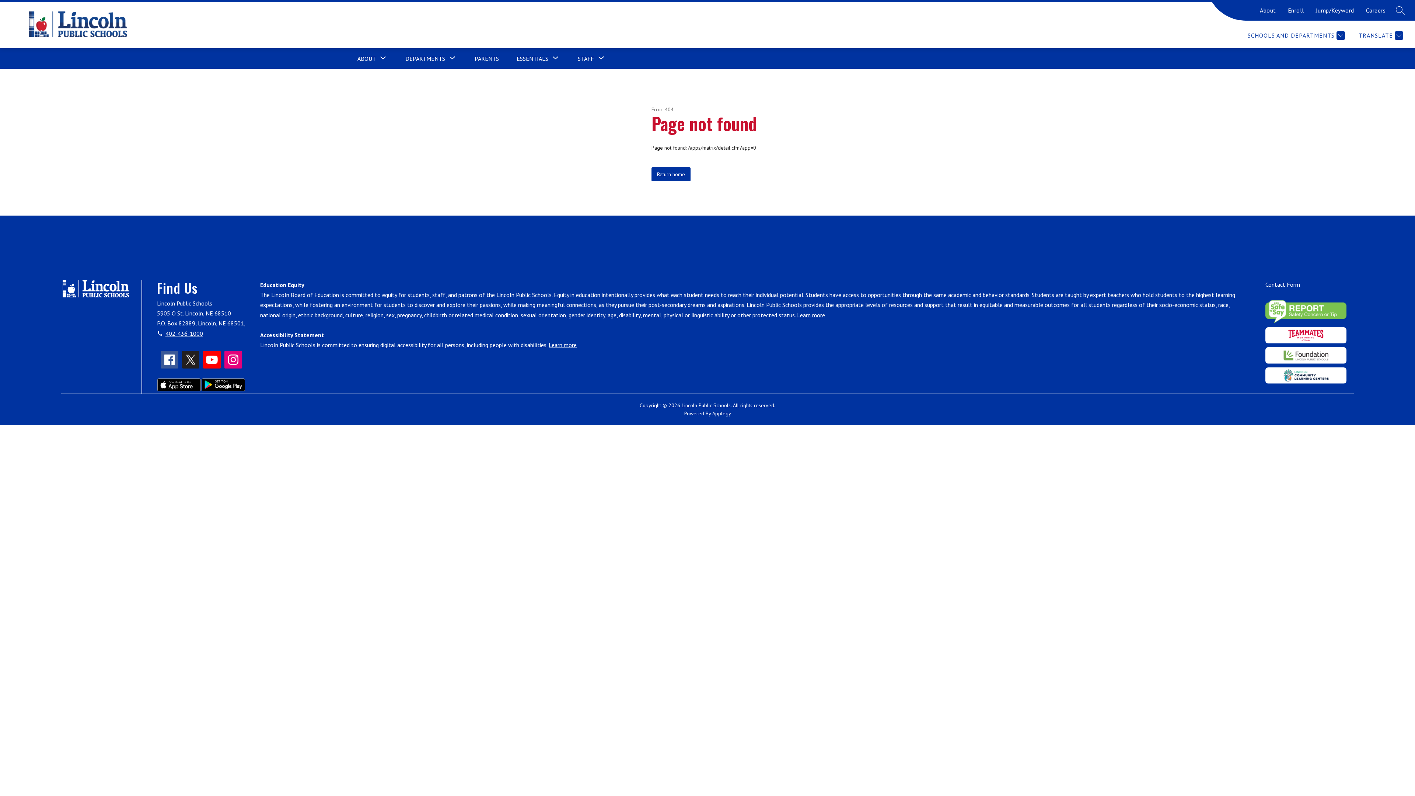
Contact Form (1282, 284)
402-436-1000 (184, 333)
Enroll (1296, 10)
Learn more (811, 315)
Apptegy (721, 413)
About (1268, 10)
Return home (671, 174)
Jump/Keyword (1335, 10)
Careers (1376, 10)
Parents (487, 58)
